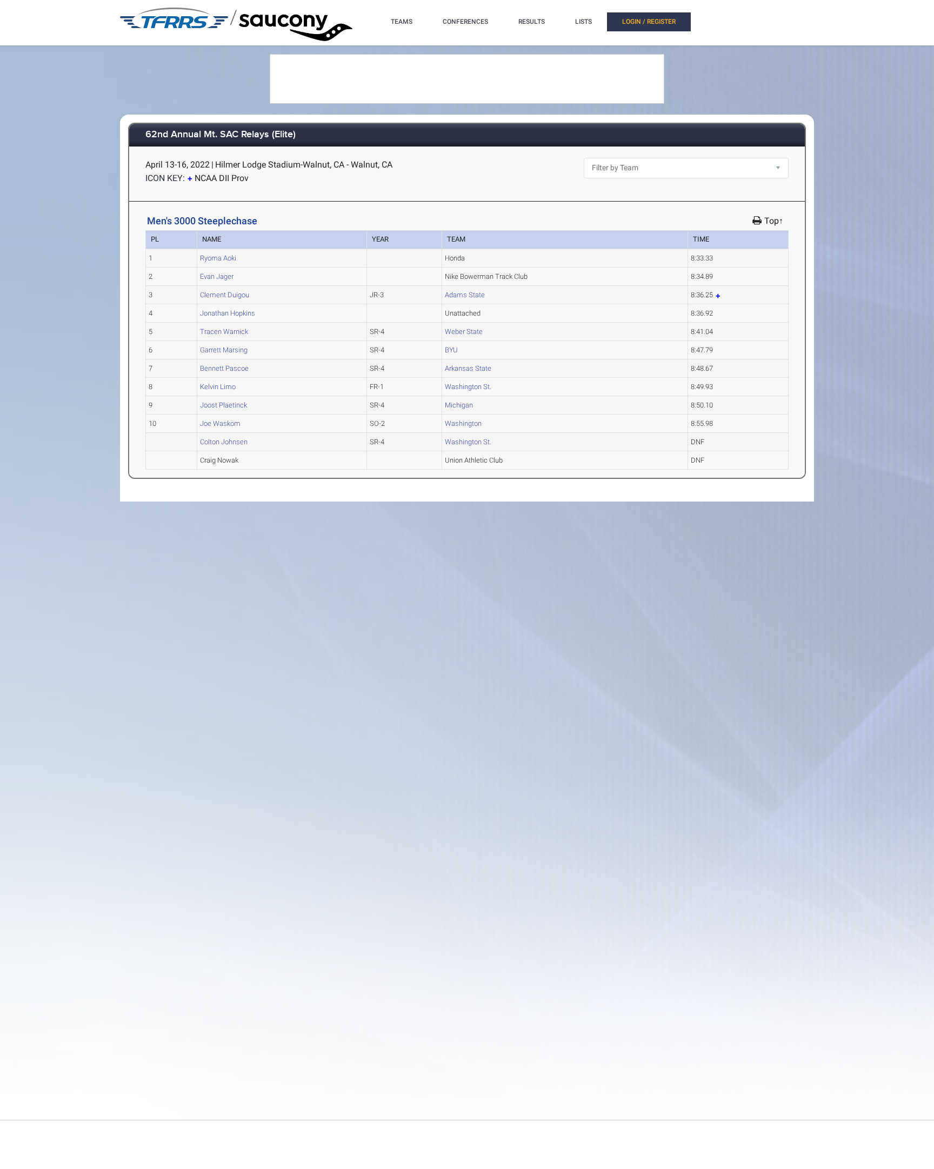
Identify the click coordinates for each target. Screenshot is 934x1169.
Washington (463, 423)
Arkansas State (468, 368)
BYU (451, 350)
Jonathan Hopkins (227, 313)
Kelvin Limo (218, 387)
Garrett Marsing (224, 350)
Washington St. (468, 387)
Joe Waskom (220, 423)
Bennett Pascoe (224, 368)
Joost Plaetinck (223, 405)
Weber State (464, 332)
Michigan (459, 405)
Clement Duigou (224, 295)
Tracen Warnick (224, 332)
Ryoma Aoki (218, 258)
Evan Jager (217, 276)
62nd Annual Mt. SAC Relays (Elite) (220, 135)
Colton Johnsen (224, 442)
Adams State (465, 295)
